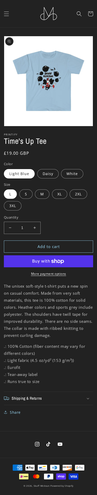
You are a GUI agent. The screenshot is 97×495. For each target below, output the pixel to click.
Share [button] (15, 412)
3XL (12, 205)
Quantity (11, 217)
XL (59, 193)
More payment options (48, 273)
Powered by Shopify (61, 485)
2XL (78, 193)
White (72, 173)
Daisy (48, 173)
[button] (6, 14)
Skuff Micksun (42, 485)
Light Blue (19, 173)
